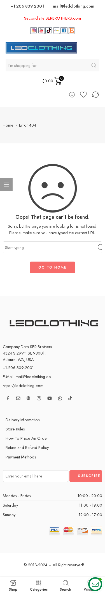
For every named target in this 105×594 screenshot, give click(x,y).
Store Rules (15, 429)
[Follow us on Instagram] (38, 398)
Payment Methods (21, 457)
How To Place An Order (27, 438)
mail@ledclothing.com (73, 6)
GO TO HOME (52, 267)
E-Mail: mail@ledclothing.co (27, 376)
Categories (39, 589)
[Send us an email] (18, 398)
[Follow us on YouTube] (49, 398)
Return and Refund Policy (27, 447)
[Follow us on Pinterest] (28, 398)
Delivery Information (23, 420)
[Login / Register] (72, 94)
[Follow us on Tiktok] (70, 398)
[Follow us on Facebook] (8, 398)
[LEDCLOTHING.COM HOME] (41, 47)
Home (8, 125)
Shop (13, 589)
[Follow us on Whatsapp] (60, 398)
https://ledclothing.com (23, 385)
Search (65, 589)
